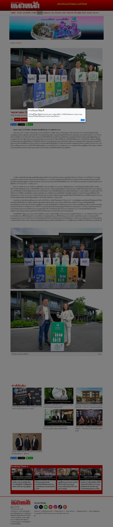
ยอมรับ (82, 120)
